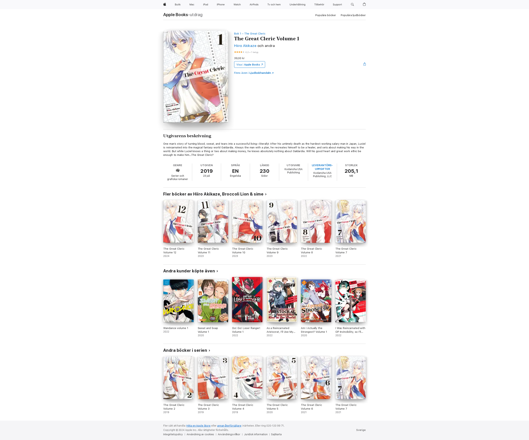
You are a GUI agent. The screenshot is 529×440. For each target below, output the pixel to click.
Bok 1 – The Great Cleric (249, 33)
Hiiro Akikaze (245, 45)
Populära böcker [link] (325, 15)
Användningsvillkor (229, 434)
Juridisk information (256, 434)
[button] (352, 4)
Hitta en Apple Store (198, 425)
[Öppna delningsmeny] (365, 64)
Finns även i (252, 72)
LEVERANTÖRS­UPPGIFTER (322, 167)
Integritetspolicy (173, 434)
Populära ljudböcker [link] (353, 15)
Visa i (248, 64)
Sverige (361, 430)
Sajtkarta (276, 434)
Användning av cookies (200, 434)
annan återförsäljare (229, 425)
